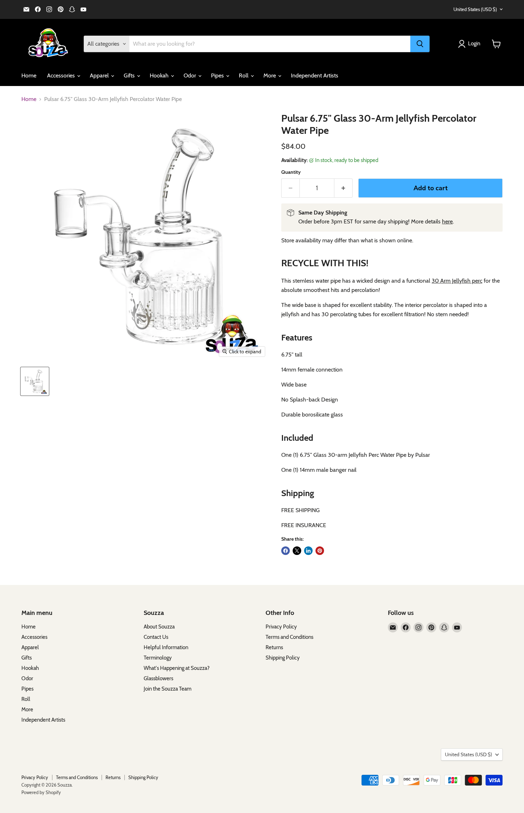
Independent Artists (314, 75)
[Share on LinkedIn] (308, 550)
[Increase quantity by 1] (343, 188)
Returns (274, 647)
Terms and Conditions (289, 637)
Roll (244, 75)
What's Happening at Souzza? (177, 668)
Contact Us (156, 637)
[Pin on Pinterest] (319, 550)
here (447, 221)
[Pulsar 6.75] (35, 381)
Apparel (100, 75)
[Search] (420, 44)
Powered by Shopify (41, 792)
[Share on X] (297, 550)
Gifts (130, 75)
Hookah (160, 75)
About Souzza (159, 626)
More (270, 75)
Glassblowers (158, 678)
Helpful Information (166, 647)
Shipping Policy (283, 658)
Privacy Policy (281, 626)
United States (475, 9)
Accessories (61, 75)
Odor (190, 75)
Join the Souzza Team (167, 689)
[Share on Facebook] (285, 550)
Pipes (218, 75)
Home (28, 75)
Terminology (158, 658)
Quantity (291, 172)
